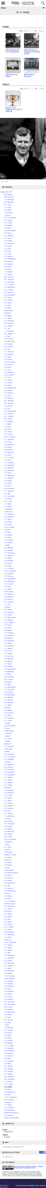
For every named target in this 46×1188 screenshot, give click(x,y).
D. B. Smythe (8, 666)
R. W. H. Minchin (9, 362)
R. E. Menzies (8, 372)
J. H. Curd (7, 370)
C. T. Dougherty (9, 775)
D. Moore (7, 849)
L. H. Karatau (8, 421)
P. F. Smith (7, 367)
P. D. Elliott (7, 628)
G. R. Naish (8, 917)
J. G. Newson (8, 999)
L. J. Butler (7, 898)
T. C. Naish (8, 798)
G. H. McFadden (9, 287)
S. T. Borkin (8, 504)
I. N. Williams (8, 829)
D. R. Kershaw (9, 452)
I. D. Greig (7, 455)
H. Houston (8, 733)
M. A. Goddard (9, 517)
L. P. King (7, 1017)
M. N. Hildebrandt (10, 388)
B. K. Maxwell (8, 548)
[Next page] (32, 31)
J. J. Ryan (7, 426)
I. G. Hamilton (8, 764)
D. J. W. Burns (8, 966)
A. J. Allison (8, 1105)
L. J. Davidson (9, 331)
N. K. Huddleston (10, 259)
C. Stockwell (8, 852)
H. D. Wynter (8, 1071)
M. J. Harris (8, 303)
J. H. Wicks (8, 357)
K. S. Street (8, 715)
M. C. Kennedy (9, 1002)
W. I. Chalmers (9, 986)
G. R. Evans (8, 1033)
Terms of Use (3, 1187)
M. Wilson (7, 313)
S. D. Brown (8, 922)
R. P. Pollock (8, 261)
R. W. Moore (8, 865)
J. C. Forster (8, 383)
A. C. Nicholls (8, 555)
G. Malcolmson (9, 731)
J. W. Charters (8, 713)
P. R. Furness (8, 576)
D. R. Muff (7, 308)
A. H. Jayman (8, 1030)
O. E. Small (8, 664)
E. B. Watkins (8, 697)
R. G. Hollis (8, 960)
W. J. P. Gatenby (9, 824)
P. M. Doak (7, 228)
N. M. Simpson (9, 677)
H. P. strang (8, 780)
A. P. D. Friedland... (10, 571)
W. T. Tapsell (8, 610)
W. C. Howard (8, 416)
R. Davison (8, 860)
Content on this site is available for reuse (27, 1185)
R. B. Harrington (9, 295)
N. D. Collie (8, 223)
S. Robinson (8, 842)
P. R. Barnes (8, 661)
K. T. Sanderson (9, 553)
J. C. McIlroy (8, 274)
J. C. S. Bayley (9, 463)
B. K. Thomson (9, 279)
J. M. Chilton (8, 300)
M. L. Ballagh (8, 334)
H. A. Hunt (7, 532)
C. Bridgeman (8, 671)
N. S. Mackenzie (9, 1012)
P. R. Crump (8, 1007)
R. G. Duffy (8, 1087)
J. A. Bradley (8, 241)
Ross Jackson (9, 197)
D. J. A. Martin (8, 375)
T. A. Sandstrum (9, 581)
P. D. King (7, 1022)
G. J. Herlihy (8, 950)
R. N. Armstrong (9, 1110)
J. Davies (7, 215)
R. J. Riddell (8, 1082)
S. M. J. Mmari (9, 622)
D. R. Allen (7, 684)
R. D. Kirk (7, 919)
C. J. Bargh (8, 424)
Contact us (43, 1185)
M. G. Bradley (8, 1069)
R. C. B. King (8, 1020)
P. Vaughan (8, 316)
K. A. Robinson (9, 243)
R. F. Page (7, 1058)
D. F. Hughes (8, 344)
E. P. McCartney (9, 341)
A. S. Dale (7, 305)
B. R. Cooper (8, 679)
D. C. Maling (8, 813)
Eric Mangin (8, 194)
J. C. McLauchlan (10, 617)
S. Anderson (8, 638)
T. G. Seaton (8, 653)
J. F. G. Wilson (9, 568)
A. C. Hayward (9, 958)
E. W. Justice (8, 692)
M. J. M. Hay (8, 924)
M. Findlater (8, 630)
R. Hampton (8, 682)
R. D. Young (8, 785)
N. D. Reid (7, 385)
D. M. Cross (8, 563)
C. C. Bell (7, 953)
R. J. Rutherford (9, 935)
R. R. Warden (8, 1056)
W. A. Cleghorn (9, 1076)
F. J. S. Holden (9, 285)
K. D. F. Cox (8, 651)
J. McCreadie (8, 870)
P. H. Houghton (9, 772)
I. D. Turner (8, 473)
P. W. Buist (7, 1035)
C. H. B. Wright (9, 1107)
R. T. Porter (8, 267)
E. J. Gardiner (8, 414)
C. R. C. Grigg (8, 1046)
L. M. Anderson (9, 641)
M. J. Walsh (8, 947)
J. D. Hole (7, 486)
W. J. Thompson (9, 1079)
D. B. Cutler (8, 1038)
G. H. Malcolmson (10, 411)
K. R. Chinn (8, 625)
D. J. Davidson (9, 612)
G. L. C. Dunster (9, 757)
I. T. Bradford (8, 509)
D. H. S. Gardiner (10, 901)
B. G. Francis (8, 767)
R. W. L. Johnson (9, 437)
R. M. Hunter (8, 450)
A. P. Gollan (8, 481)
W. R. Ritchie (8, 834)
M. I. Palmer (8, 880)
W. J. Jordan (8, 1066)
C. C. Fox (7, 604)
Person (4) (8, 1131)
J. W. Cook (7, 460)
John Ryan (8, 1102)
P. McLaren (8, 940)
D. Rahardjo (8, 212)
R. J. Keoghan (9, 770)
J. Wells (6, 728)
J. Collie (7, 530)
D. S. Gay (7, 349)
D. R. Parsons (8, 403)
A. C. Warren (8, 594)
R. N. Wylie (8, 447)
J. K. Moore (8, 1089)
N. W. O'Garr (8, 821)
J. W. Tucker (8, 359)
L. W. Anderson (9, 445)
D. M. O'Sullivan (9, 1051)
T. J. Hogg (7, 207)
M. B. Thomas (8, 277)
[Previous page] (29, 31)
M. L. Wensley (9, 401)
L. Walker (7, 741)
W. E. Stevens (8, 702)
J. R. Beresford (9, 955)
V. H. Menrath (8, 272)
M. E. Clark (8, 524)
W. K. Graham (8, 808)
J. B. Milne (7, 1064)
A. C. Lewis (8, 720)
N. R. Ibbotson (9, 202)
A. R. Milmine (8, 393)
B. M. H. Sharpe (9, 976)
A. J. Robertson (9, 816)
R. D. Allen (7, 210)
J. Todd (6, 844)
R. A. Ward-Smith (10, 687)
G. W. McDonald (9, 695)
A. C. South (8, 739)
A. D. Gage (8, 566)
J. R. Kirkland (8, 468)
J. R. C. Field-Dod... (10, 942)
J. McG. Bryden (9, 978)
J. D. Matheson (9, 475)
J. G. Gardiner (8, 646)
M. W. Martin (8, 1043)
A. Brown (7, 723)
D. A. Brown (8, 643)
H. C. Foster (8, 380)
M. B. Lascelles (9, 488)
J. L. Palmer (8, 929)
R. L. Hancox (8, 292)
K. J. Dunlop (8, 803)
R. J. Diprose (8, 1074)
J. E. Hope (7, 857)
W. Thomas (8, 911)
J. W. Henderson (9, 1092)
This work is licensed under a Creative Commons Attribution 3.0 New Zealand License (28, 1167)
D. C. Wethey (8, 478)
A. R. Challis (8, 390)
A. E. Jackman (9, 1061)
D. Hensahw (8, 749)
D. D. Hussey (8, 981)
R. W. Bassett (8, 561)
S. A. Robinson (9, 199)
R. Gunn (7, 868)
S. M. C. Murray (9, 527)
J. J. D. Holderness (10, 1097)
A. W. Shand (8, 599)
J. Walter (7, 545)
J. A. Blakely (8, 535)
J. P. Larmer (8, 499)
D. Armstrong (8, 1009)
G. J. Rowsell (8, 700)
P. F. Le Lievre (8, 584)
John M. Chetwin (9, 726)
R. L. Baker (8, 968)
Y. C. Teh (7, 328)
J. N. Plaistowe (9, 321)
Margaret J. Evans (10, 855)
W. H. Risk (7, 1095)
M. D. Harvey (8, 888)
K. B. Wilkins (8, 710)
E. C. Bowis (8, 800)
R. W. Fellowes (9, 932)
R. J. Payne (8, 937)
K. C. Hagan (8, 326)
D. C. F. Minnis (9, 927)
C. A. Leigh (8, 246)
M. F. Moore (8, 862)
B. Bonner (7, 744)
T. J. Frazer (8, 989)
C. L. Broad (8, 589)
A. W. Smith (8, 994)
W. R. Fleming (8, 323)
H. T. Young (8, 945)
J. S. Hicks (7, 674)
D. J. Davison (8, 1053)
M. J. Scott (7, 205)
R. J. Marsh (8, 318)
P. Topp (6, 1025)
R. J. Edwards (8, 635)
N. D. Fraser (8, 996)
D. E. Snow (8, 1015)
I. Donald (7, 762)
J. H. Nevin (8, 506)
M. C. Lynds (8, 501)
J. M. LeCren (8, 406)
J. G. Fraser (8, 896)
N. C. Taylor (8, 909)
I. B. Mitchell (8, 973)
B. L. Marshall (8, 236)
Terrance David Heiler (11, 1118)
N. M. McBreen (9, 793)
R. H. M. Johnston (10, 839)
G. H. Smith (8, 615)
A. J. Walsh (8, 519)
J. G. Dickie (8, 522)
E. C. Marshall (9, 439)
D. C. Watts (8, 914)
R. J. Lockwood (9, 496)
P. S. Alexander (9, 831)
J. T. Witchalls (8, 1027)
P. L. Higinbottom (9, 579)
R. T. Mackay (8, 620)
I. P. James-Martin (10, 230)
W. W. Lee (7, 893)
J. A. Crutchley (9, 633)
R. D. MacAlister (9, 906)
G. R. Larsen (8, 365)
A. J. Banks (8, 705)
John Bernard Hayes (11, 873)
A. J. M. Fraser (9, 656)
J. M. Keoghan (9, 790)
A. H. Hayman (8, 1048)
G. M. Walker (8, 225)
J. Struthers (8, 875)
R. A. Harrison (8, 746)
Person (7, 1137)
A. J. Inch (7, 336)
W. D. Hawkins (9, 597)
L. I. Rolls (7, 819)
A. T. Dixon (7, 238)
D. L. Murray (8, 1040)
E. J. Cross (7, 254)
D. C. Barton (8, 648)
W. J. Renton (8, 806)
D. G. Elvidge (8, 777)
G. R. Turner (8, 442)
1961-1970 (8, 192)
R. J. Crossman (9, 690)
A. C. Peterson (9, 491)
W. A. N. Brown (9, 1100)
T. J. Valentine (8, 540)
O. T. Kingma (8, 550)
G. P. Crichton (8, 339)
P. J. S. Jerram (9, 457)
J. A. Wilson (8, 558)
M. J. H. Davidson (10, 218)
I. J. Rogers (8, 269)
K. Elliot (6, 751)
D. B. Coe (7, 811)
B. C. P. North (8, 346)
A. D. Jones (8, 395)
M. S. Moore (8, 432)
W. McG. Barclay (9, 904)
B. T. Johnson (8, 602)
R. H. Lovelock (9, 754)
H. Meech (7, 607)
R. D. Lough (8, 220)
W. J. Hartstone (9, 465)
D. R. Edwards (9, 971)
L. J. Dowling (8, 514)
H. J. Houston (8, 354)
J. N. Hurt (7, 494)
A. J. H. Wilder (9, 290)
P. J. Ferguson (9, 718)
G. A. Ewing (8, 837)
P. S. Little (7, 586)
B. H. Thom (8, 483)
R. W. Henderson (10, 669)
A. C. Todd (7, 847)
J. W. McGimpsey (10, 891)
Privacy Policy (4, 1185)
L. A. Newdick (8, 573)
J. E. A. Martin (8, 1084)
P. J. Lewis (7, 248)
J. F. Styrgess (8, 659)
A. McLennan (8, 592)
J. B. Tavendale (9, 1004)
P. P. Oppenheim (9, 883)
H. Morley (7, 736)
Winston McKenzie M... (11, 1113)
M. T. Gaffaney (9, 759)
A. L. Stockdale (9, 282)
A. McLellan (8, 512)
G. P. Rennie (8, 543)
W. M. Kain (7, 788)
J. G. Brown (8, 429)
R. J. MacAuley (9, 963)
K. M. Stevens (8, 398)
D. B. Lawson (8, 1115)
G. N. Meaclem (9, 470)
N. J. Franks (8, 795)
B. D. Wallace (8, 264)
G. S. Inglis (7, 297)
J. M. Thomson (9, 352)
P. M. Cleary (8, 826)
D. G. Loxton (8, 434)
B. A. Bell (7, 886)
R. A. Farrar (8, 233)
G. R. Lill (7, 408)
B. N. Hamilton (9, 991)
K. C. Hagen (8, 782)
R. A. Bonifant (8, 984)
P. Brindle (7, 708)
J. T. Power (8, 537)
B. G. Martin (8, 419)
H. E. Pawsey (8, 878)
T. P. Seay (7, 251)
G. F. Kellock (8, 256)
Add (41, 1152)
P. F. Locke (7, 377)
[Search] (35, 30)
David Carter (8, 310)
